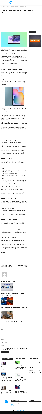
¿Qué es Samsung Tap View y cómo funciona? (7, 367)
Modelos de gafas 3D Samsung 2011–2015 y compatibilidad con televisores (7, 379)
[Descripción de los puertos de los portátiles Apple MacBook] (14, 315)
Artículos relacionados (6, 281)
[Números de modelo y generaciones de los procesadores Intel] (14, 287)
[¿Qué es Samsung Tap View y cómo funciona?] (7, 363)
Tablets (7, 252)
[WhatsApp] (9, 259)
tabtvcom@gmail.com (20, 410)
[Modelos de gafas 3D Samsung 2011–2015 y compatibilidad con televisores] (7, 374)
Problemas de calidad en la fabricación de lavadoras (6, 392)
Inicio (1, 6)
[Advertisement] (21, 23)
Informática (5, 6)
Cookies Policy (13, 406)
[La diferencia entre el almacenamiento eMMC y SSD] (14, 301)
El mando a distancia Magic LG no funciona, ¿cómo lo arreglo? (20, 367)
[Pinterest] (7, 259)
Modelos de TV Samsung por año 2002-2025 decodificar (21, 379)
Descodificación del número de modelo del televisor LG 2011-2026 (21, 391)
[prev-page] (1, 325)
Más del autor (14, 281)
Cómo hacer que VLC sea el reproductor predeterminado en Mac (6, 266)
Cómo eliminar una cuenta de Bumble (22, 266)
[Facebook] (2, 259)
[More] (12, 259)
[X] (4, 259)
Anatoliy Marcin (11, 272)
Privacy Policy (13, 408)
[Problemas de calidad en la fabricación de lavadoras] (7, 388)
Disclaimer (13, 405)
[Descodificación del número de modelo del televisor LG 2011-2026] (21, 387)
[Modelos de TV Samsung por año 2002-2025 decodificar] (21, 375)
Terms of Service (14, 404)
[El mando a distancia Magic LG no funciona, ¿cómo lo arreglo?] (21, 362)
